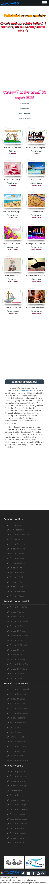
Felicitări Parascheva (18, 694)
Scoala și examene (17, 814)
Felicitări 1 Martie (17, 553)
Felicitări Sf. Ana (16, 626)
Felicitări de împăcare (19, 760)
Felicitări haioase (17, 795)
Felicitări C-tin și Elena (19, 635)
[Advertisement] (24, 61)
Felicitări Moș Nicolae (19, 607)
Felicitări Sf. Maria (17, 659)
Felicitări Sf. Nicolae (18, 673)
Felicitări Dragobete (18, 548)
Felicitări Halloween (18, 591)
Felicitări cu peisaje (18, 804)
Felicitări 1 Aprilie (17, 577)
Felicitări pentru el (17, 771)
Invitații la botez (24, 119)
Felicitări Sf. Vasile (17, 703)
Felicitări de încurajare (19, 785)
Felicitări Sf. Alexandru (19, 621)
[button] (44, 2)
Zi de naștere (24, 104)
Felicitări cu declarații (18, 751)
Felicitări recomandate (19, 534)
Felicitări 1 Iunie (16, 586)
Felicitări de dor (16, 755)
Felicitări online (16, 525)
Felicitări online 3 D (18, 842)
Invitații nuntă (15, 727)
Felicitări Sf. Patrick (18, 678)
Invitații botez (15, 732)
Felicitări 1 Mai (16, 582)
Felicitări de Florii (17, 572)
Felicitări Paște (16, 567)
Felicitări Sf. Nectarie (18, 669)
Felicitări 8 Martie (17, 558)
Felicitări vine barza (18, 722)
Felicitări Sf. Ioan (17, 650)
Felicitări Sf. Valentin (18, 708)
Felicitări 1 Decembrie (19, 596)
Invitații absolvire (17, 736)
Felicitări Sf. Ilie (16, 654)
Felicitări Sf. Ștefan (17, 698)
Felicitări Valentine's (18, 544)
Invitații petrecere (17, 741)
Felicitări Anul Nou (17, 616)
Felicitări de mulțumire (19, 800)
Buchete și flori (16, 790)
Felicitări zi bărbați (17, 563)
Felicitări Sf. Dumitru (18, 640)
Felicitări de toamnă (18, 833)
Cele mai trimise (16, 539)
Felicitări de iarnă (17, 838)
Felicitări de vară (17, 828)
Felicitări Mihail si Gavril (19, 664)
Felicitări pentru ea (18, 776)
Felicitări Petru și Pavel (19, 689)
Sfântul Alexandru (24, 114)
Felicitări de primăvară (19, 823)
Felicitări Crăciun (17, 612)
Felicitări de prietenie (18, 809)
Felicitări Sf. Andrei (18, 631)
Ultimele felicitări (17, 529)
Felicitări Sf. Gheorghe (19, 645)
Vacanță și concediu (18, 819)
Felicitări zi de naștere (19, 713)
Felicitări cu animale (18, 781)
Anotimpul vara (24, 109)
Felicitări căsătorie (17, 717)
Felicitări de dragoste (19, 746)
